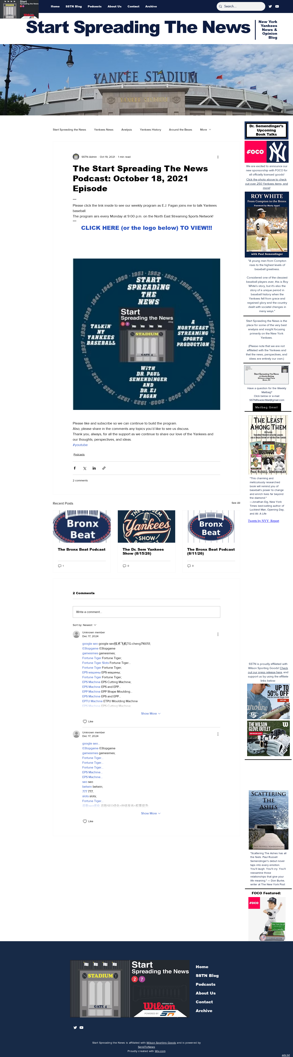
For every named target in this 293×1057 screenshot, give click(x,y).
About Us (206, 993)
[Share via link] (104, 468)
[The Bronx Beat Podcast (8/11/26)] (211, 526)
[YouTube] (277, 6)
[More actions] (217, 156)
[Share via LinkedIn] (94, 468)
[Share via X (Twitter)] (84, 468)
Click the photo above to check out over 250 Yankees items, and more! (266, 183)
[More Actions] (217, 634)
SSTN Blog (207, 975)
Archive (204, 1010)
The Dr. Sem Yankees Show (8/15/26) (143, 551)
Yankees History (150, 129)
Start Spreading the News (69, 129)
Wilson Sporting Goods (161, 1042)
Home (202, 967)
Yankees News (103, 129)
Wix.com (160, 1051)
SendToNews (146, 1046)
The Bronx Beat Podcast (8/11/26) (211, 551)
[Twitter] (270, 6)
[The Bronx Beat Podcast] (82, 526)
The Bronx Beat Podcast (81, 549)
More (203, 129)
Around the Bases (180, 129)
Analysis (126, 129)
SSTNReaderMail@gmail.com (266, 400)
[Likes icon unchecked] (85, 721)
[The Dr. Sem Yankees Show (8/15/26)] (146, 526)
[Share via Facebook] (75, 468)
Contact (204, 1002)
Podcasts (79, 454)
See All (236, 502)
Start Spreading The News (138, 27)
